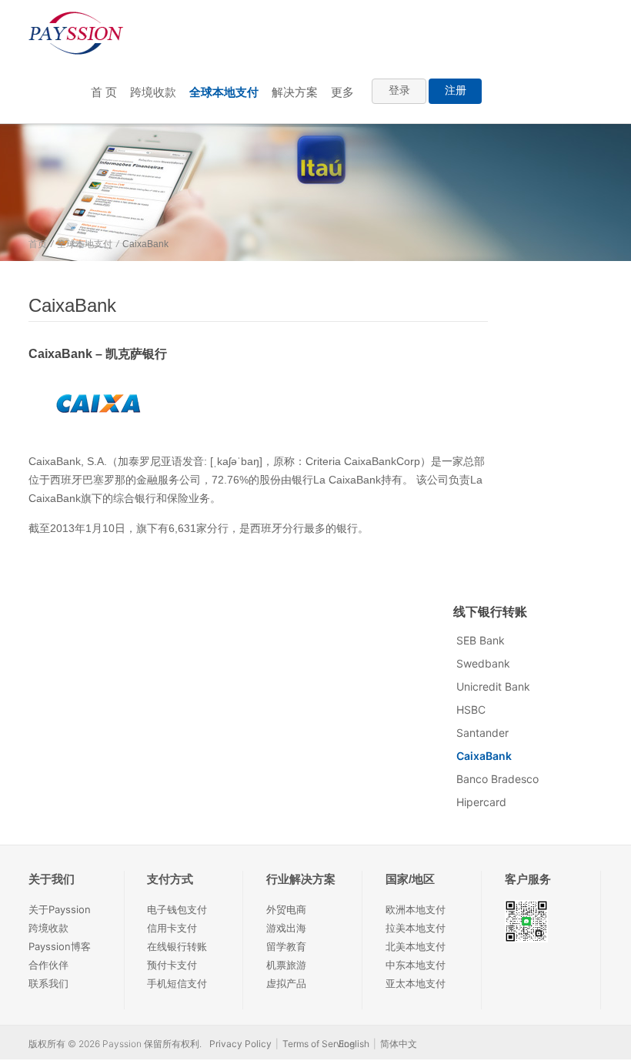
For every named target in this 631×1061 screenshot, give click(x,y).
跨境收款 (153, 92)
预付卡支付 (172, 965)
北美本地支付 (416, 946)
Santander (482, 732)
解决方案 (295, 92)
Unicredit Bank (493, 686)
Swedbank (483, 663)
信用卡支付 (172, 928)
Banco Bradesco (497, 778)
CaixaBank (484, 755)
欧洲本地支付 (416, 909)
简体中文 (398, 1043)
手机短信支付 (177, 983)
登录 (399, 90)
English (354, 1043)
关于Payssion (59, 909)
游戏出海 (286, 928)
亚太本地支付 (416, 983)
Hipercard (481, 801)
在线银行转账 (177, 946)
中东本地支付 (416, 965)
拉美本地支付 (416, 928)
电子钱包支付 (177, 909)
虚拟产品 (286, 983)
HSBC (471, 709)
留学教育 (286, 946)
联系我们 (48, 983)
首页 (37, 244)
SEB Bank (480, 640)
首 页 (104, 92)
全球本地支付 (224, 92)
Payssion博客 (59, 946)
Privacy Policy (240, 1043)
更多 (342, 92)
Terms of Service (318, 1043)
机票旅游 (286, 965)
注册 (455, 90)
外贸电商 (286, 909)
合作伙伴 (48, 965)
